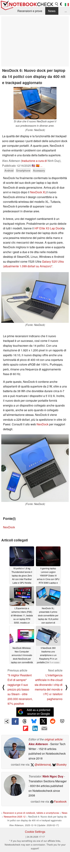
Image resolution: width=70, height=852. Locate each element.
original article (53, 739)
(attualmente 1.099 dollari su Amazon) (27, 266)
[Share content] (6, 721)
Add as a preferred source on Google (38, 712)
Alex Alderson (38, 744)
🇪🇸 (37, 165)
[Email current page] (44, 728)
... (66, 11)
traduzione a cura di (34, 161)
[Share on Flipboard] (25, 728)
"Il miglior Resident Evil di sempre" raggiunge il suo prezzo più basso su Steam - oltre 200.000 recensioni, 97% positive (20, 689)
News (51, 11)
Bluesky (61, 764)
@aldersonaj (42, 764)
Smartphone (23, 170)
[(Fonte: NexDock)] (35, 297)
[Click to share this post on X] (43, 721)
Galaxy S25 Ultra (53, 261)
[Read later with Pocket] (62, 721)
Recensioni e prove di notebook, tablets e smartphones (31, 812)
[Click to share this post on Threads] (24, 721)
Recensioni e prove (29, 11)
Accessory (39, 170)
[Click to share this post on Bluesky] (34, 721)
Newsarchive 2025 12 (14, 816)
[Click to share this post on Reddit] (52, 721)
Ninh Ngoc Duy (53, 776)
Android (8, 170)
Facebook (60, 801)
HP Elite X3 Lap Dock (48, 228)
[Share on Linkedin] (35, 728)
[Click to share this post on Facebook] (15, 721)
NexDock (42, 424)
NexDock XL (38, 192)
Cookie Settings (35, 832)
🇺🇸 (33, 165)
